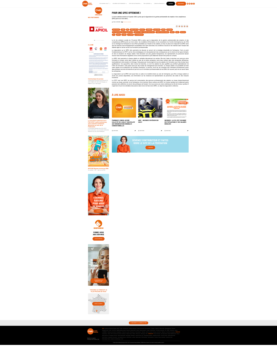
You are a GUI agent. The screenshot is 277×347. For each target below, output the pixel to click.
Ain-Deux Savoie (164, 333)
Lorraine (133, 337)
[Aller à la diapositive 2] (94, 40)
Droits (110, 330)
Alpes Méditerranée (172, 333)
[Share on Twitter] (179, 26)
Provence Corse (169, 337)
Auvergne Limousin (113, 335)
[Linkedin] (187, 4)
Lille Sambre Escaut (122, 337)
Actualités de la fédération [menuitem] (119, 3)
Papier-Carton (134, 29)
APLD (118, 328)
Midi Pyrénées (144, 337)
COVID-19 (157, 328)
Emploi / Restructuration (141, 330)
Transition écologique (162, 32)
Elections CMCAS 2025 (131, 330)
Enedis (172, 32)
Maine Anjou (138, 337)
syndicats (150, 333)
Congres (153, 328)
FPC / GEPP (167, 330)
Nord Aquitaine (151, 337)
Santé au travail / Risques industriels (144, 32)
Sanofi (118, 34)
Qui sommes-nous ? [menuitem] (104, 3)
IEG (127, 29)
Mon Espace (181, 3)
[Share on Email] (184, 26)
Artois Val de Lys (105, 335)
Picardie (156, 337)
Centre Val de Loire (139, 335)
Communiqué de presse (95, 79)
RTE (114, 34)
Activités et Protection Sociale (110, 328)
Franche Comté (164, 335)
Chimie (123, 29)
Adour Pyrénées (157, 333)
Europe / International (151, 330)
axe (103, 328)
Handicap (172, 330)
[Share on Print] (187, 26)
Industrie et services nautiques (119, 333)
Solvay (124, 34)
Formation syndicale (160, 330)
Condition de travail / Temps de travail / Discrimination (139, 328)
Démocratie (162, 328)
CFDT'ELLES (125, 328)
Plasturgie (157, 29)
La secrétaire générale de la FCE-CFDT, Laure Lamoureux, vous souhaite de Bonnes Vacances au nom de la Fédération (97, 124)
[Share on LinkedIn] (182, 26)
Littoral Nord (128, 337)
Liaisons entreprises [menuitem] (159, 3)
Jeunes (175, 330)
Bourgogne (128, 335)
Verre (163, 29)
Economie (169, 29)
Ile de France (104, 337)
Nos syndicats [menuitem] (147, 3)
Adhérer (171, 3)
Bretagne (133, 335)
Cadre (121, 328)
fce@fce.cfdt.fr (160, 342)
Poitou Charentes (161, 337)
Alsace (178, 333)
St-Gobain (130, 34)
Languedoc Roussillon (112, 337)
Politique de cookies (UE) (93, 339)
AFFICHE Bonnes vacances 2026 (98, 168)
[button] (109, 3)
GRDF (177, 32)
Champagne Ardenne (148, 335)
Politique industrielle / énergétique (122, 32)
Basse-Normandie (121, 335)
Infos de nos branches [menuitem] (134, 3)
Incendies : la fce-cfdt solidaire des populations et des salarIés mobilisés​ (175, 122)
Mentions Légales (91, 338)
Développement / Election (170, 328)
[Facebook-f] (192, 4)
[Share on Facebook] (177, 26)
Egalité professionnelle (121, 330)
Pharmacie (149, 29)
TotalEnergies (139, 34)
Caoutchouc (116, 29)
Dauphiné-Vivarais (156, 335)
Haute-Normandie (171, 335)
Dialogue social (105, 330)
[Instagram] (194, 4)
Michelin (183, 32)
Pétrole (142, 29)
